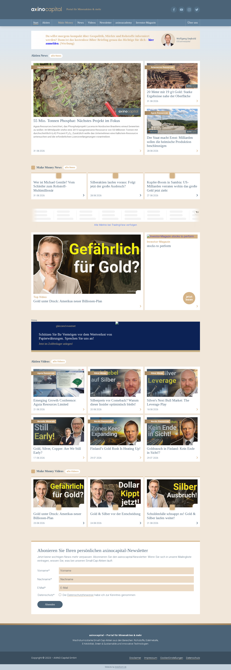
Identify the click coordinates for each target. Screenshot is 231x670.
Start (35, 22)
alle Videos (59, 361)
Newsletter (106, 22)
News (80, 22)
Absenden (50, 604)
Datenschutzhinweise (80, 595)
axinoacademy (124, 22)
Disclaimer (135, 657)
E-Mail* (41, 587)
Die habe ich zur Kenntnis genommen (99, 595)
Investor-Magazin (146, 22)
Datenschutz (193, 657)
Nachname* (44, 579)
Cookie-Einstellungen (171, 657)
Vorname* (43, 570)
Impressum (150, 657)
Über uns (193, 22)
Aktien (46, 22)
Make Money (65, 22)
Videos (92, 22)
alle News (56, 55)
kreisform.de (120, 667)
